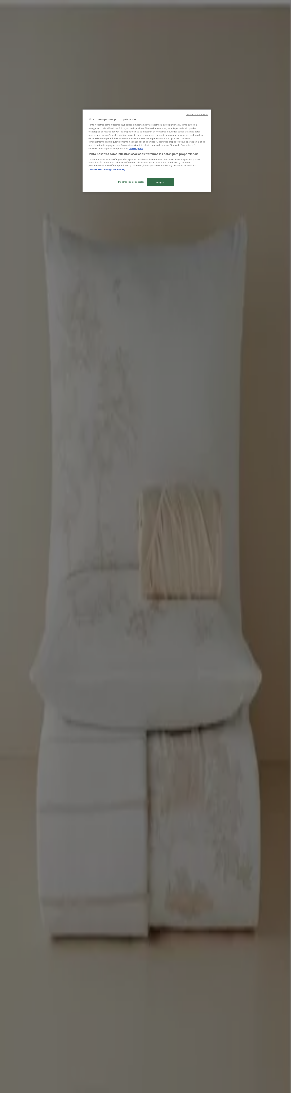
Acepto (160, 181)
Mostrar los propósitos (131, 181)
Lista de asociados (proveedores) (106, 169)
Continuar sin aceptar (197, 114)
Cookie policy (136, 148)
